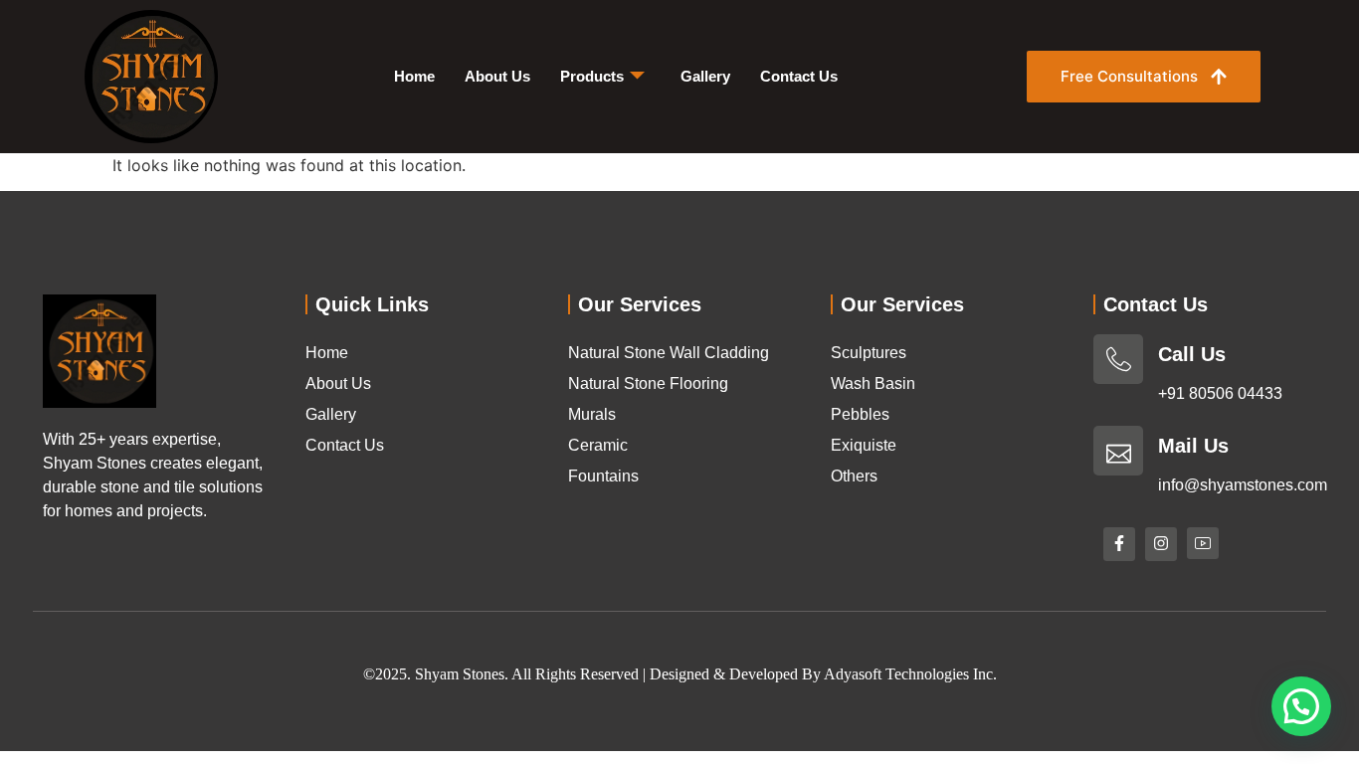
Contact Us (799, 76)
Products (592, 76)
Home (414, 76)
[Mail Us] (1118, 451)
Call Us (1192, 354)
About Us (497, 76)
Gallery (705, 76)
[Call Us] (1118, 359)
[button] (1301, 706)
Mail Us (1193, 446)
